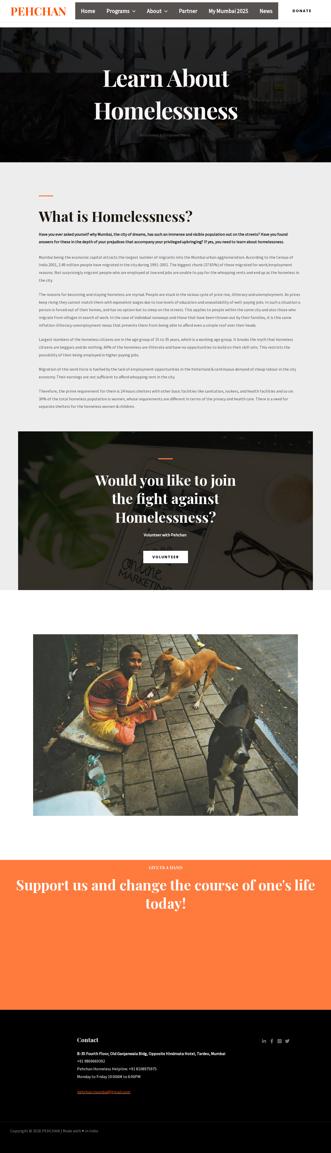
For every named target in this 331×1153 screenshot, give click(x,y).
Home (88, 10)
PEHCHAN (38, 10)
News (266, 10)
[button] (133, 10)
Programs (118, 10)
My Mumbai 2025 (228, 10)
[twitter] (287, 1041)
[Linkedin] (264, 1041)
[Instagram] (279, 1041)
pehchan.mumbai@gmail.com (103, 1091)
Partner (188, 10)
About (154, 10)
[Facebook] (271, 1041)
